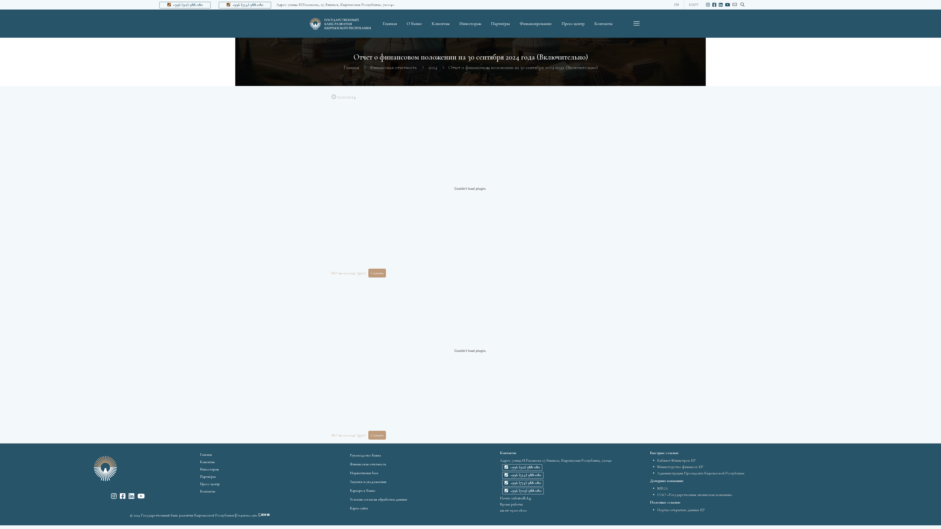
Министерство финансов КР (680, 466)
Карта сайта (359, 508)
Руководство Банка (365, 455)
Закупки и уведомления (368, 482)
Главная (351, 68)
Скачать (377, 273)
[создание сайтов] (264, 515)
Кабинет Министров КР (676, 460)
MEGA (662, 488)
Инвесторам (209, 469)
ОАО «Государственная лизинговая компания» (694, 494)
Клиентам (207, 462)
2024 (432, 68)
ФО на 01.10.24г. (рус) (348, 273)
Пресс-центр (210, 484)
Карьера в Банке (362, 490)
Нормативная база (364, 473)
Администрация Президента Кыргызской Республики (700, 473)
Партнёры (208, 476)
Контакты (207, 491)
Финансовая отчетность (393, 68)
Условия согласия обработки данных (378, 499)
